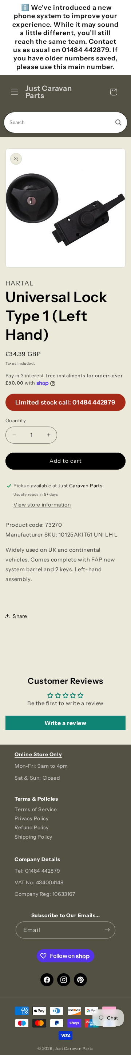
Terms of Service (36, 809)
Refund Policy (32, 827)
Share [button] (20, 616)
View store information (42, 504)
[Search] (118, 122)
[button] (15, 92)
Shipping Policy (33, 837)
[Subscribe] (107, 930)
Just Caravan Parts (74, 1048)
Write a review (65, 722)
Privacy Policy (31, 818)
